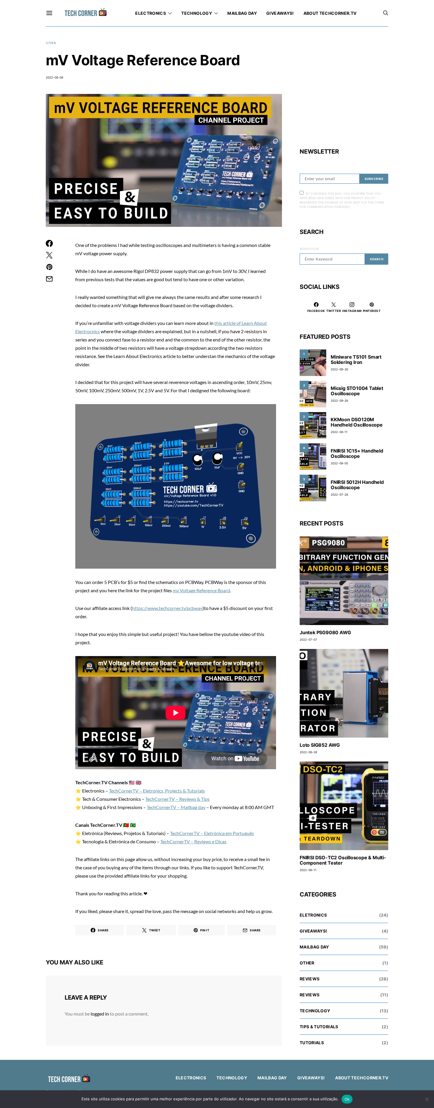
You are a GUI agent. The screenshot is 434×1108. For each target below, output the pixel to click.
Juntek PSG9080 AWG (325, 632)
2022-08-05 (339, 463)
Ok (347, 1099)
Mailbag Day (242, 13)
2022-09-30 (339, 369)
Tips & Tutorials (319, 1026)
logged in (100, 1013)
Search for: (309, 248)
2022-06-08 (54, 77)
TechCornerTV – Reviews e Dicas (193, 841)
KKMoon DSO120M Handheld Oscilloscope (357, 422)
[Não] (427, 1099)
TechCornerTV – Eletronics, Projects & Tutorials (157, 790)
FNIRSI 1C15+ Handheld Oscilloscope (357, 453)
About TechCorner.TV (330, 13)
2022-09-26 (339, 400)
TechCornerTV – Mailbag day (176, 807)
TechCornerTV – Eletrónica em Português (212, 833)
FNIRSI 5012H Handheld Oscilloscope (357, 484)
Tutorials (312, 1042)
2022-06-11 (308, 870)
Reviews (309, 978)
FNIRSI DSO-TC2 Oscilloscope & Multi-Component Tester (343, 860)
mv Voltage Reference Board (201, 590)
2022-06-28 (308, 752)
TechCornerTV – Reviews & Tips (177, 799)
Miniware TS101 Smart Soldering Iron (356, 359)
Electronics (150, 13)
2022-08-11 (339, 432)
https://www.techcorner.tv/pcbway (167, 608)
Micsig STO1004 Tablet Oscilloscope (357, 390)
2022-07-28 (339, 494)
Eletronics (313, 914)
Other (51, 43)
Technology (196, 13)
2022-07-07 (308, 639)
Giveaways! (280, 13)
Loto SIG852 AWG (320, 745)
